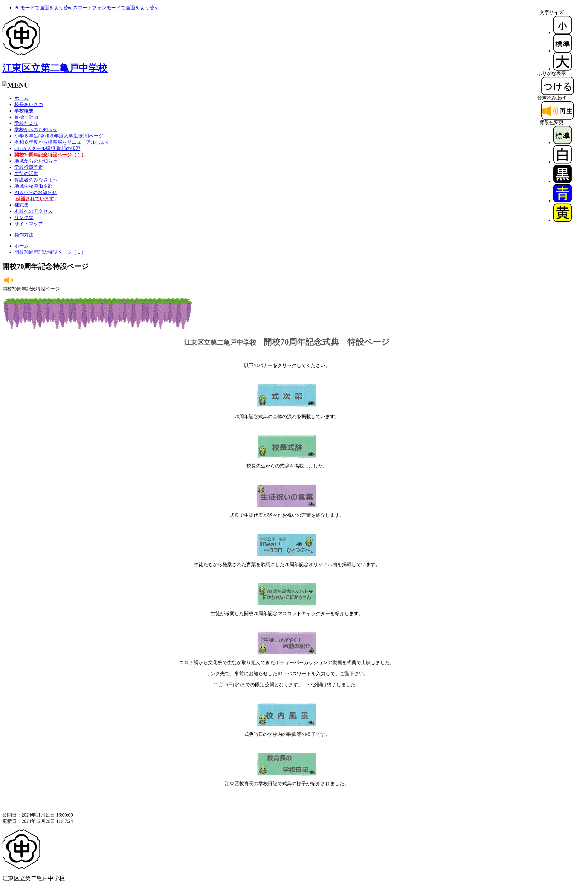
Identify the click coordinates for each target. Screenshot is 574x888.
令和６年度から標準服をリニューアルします (62, 142)
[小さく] (562, 32)
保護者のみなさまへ (35, 179)
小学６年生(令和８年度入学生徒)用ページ (58, 135)
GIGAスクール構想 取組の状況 (47, 148)
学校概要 (23, 110)
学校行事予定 (28, 167)
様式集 (21, 204)
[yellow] (562, 220)
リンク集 (23, 217)
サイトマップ (28, 223)
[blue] (562, 200)
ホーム (21, 98)
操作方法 (23, 234)
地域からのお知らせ (35, 160)
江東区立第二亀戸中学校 (55, 67)
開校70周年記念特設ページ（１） (50, 252)
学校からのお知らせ (35, 129)
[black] (562, 181)
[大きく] (562, 68)
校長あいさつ (28, 104)
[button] (43, 7)
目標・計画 (26, 117)
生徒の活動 (26, 173)
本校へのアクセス (33, 211)
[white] (562, 161)
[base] (562, 142)
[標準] (562, 50)
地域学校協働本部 (33, 186)
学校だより (26, 123)
